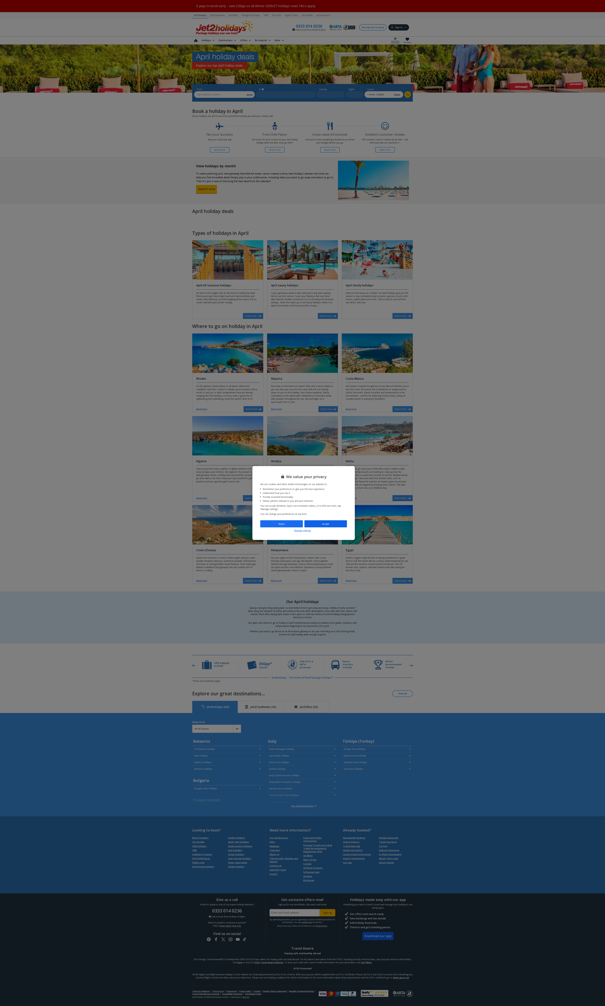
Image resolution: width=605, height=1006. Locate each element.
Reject (281, 523)
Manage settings (302, 530)
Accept (325, 523)
